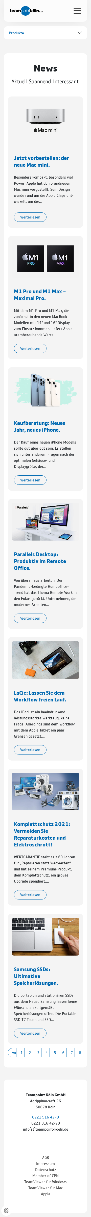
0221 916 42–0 (45, 1116)
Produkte (16, 32)
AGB (45, 1157)
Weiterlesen (30, 217)
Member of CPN (45, 1175)
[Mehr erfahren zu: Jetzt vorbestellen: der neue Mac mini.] (45, 119)
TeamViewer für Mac (45, 1187)
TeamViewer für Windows (45, 1181)
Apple (45, 1193)
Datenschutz (45, 1169)
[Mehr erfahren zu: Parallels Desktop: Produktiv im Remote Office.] (45, 521)
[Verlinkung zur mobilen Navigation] (77, 10)
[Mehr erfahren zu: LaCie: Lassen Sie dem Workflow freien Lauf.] (45, 659)
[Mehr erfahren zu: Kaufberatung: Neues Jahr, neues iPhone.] (45, 389)
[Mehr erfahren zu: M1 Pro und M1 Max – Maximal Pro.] (45, 258)
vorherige (14, 1052)
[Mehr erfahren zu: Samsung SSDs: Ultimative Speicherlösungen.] (45, 936)
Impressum (45, 1163)
